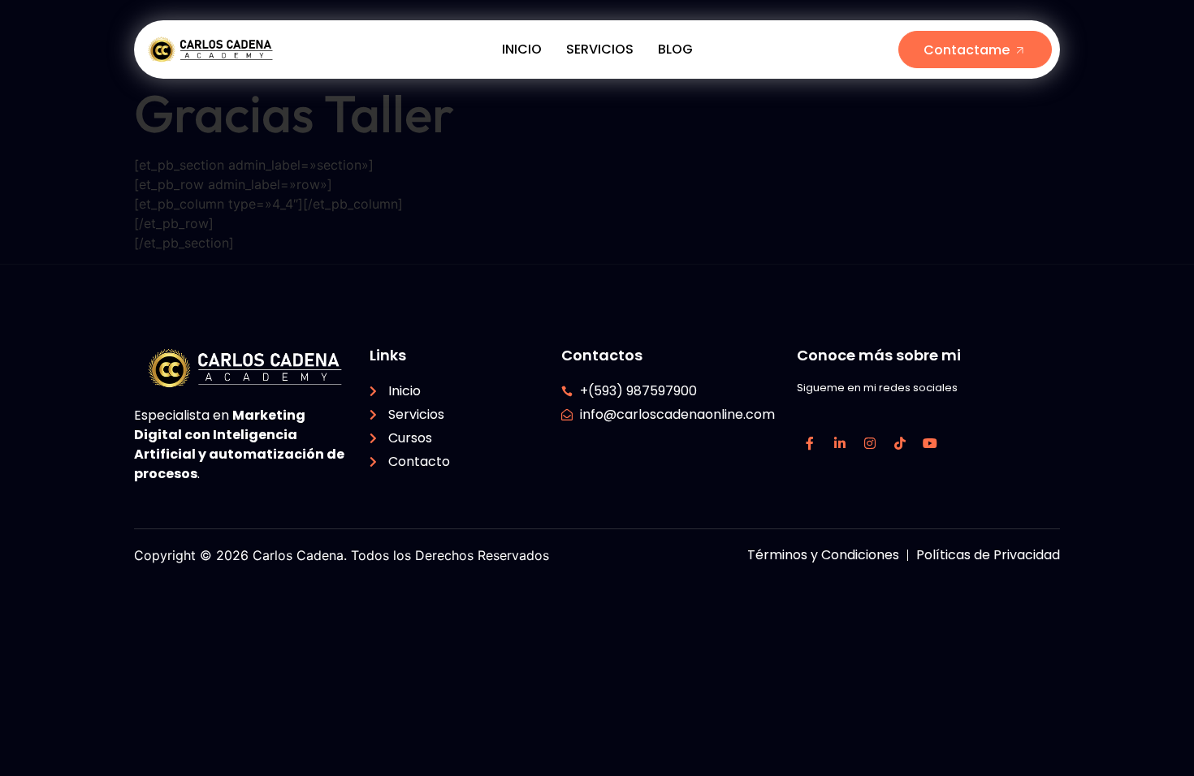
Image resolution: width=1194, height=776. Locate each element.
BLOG (675, 49)
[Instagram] (870, 443)
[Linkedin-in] (840, 443)
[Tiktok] (900, 443)
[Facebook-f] (810, 443)
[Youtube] (930, 443)
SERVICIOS (600, 49)
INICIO (522, 49)
